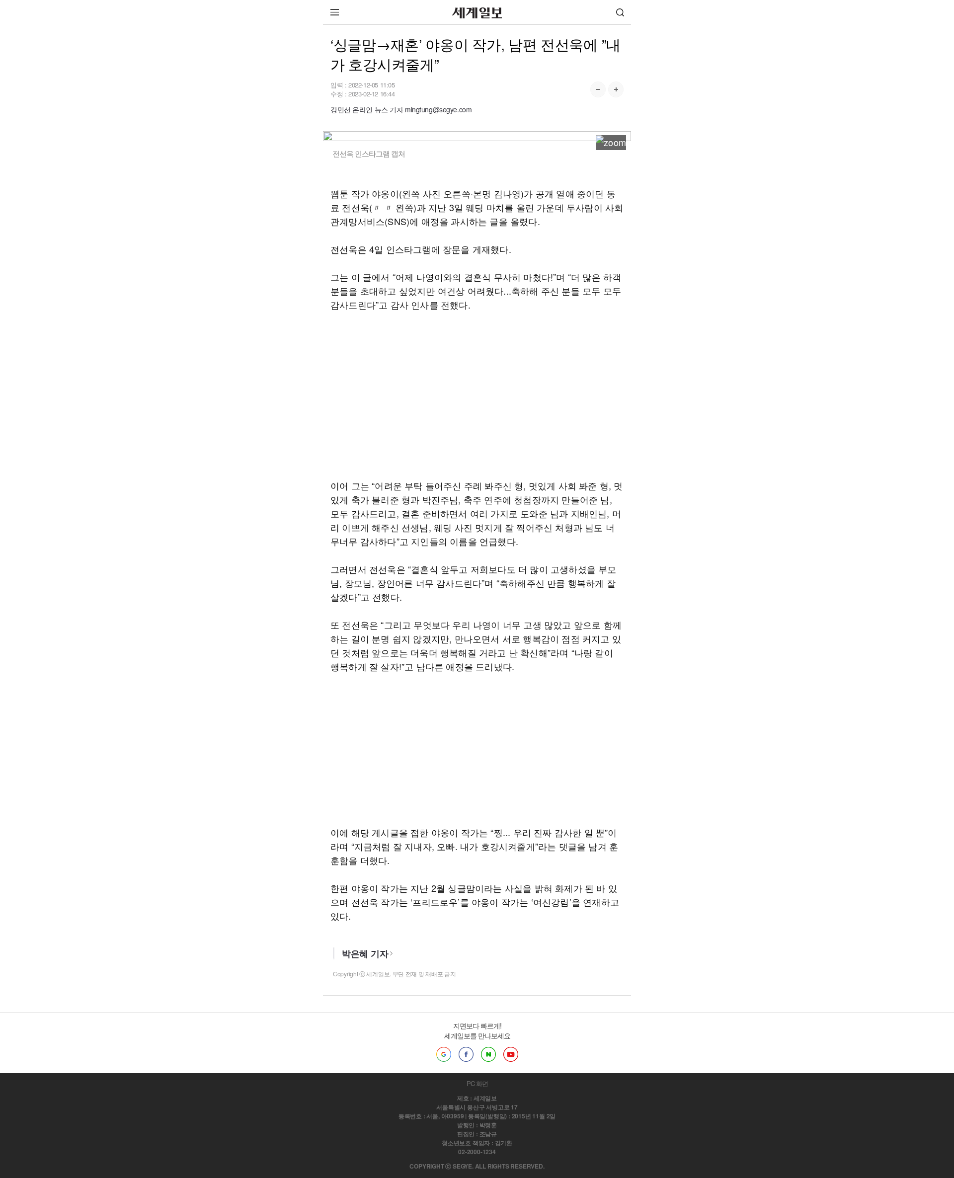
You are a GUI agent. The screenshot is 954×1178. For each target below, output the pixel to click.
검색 (620, 12)
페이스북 (466, 1054)
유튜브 (510, 1054)
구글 (443, 1054)
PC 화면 (477, 1083)
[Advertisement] (477, 395)
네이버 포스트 (488, 1054)
